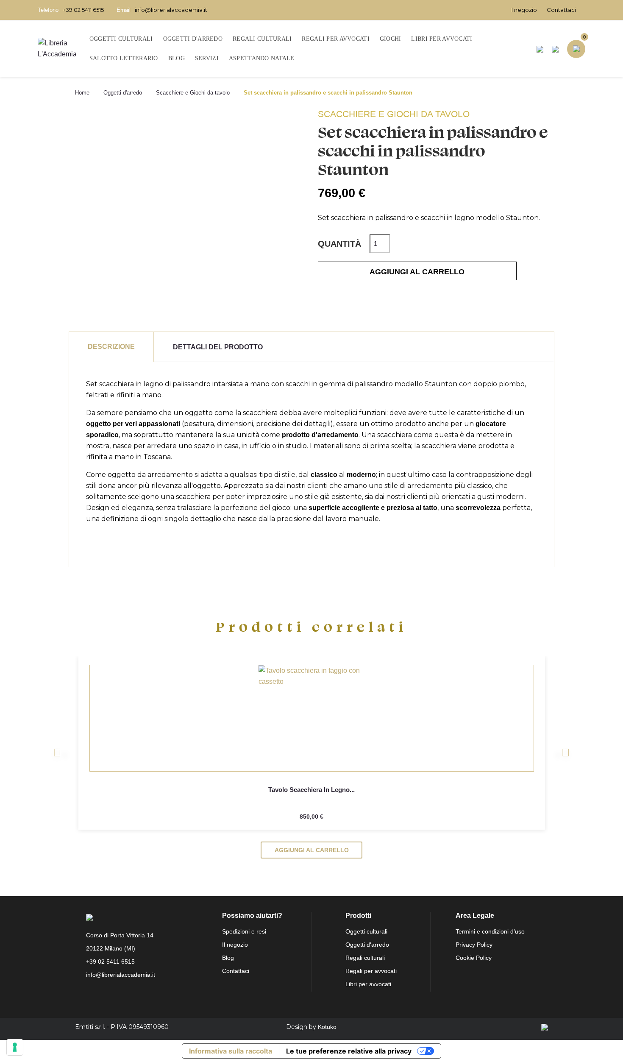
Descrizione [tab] (111, 346)
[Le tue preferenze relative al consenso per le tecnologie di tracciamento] (15, 1047)
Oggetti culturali (366, 931)
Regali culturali (365, 957)
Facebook (95, 995)
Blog (228, 957)
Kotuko (327, 1026)
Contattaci (561, 9)
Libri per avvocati (368, 984)
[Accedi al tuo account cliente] (555, 48)
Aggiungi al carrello (417, 272)
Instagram (114, 995)
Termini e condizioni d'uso (490, 931)
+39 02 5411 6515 (83, 9)
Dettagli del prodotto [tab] (218, 347)
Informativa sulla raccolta (230, 1051)
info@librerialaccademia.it (171, 9)
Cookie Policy (474, 957)
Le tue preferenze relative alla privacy (349, 1051)
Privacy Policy (474, 944)
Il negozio (523, 9)
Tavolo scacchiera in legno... (311, 789)
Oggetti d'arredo (367, 944)
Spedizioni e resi (244, 931)
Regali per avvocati (371, 970)
